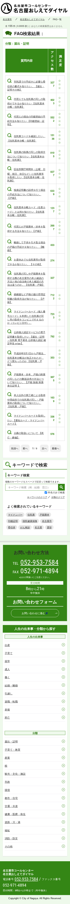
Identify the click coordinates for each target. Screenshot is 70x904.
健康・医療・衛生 (15, 814)
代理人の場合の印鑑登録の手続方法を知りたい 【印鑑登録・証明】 (26, 120)
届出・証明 (11, 741)
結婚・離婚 (11, 685)
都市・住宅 (11, 798)
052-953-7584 (39, 562)
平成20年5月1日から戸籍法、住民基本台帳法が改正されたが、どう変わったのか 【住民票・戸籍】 (26, 358)
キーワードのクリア (37, 497)
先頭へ (14, 448)
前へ (25, 448)
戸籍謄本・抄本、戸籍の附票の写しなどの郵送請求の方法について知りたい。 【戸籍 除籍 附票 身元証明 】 (26, 380)
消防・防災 (11, 838)
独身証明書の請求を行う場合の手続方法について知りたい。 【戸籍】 (26, 193)
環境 (7, 790)
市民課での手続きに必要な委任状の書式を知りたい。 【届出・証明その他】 (26, 85)
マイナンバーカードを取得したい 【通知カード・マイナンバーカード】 (26, 419)
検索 (61, 487)
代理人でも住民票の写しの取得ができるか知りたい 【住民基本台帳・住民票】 (26, 102)
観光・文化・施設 (15, 774)
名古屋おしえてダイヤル (32, 19)
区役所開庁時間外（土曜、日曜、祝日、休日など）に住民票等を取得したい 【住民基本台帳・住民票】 (26, 174)
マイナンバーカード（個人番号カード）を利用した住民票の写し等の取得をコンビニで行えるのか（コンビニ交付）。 (26, 317)
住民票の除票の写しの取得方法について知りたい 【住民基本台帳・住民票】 (26, 156)
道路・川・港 (12, 822)
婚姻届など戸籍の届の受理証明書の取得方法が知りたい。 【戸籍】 (26, 298)
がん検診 (25, 527)
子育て (9, 653)
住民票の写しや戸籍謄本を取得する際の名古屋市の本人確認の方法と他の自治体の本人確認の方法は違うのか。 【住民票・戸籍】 (26, 279)
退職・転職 (11, 701)
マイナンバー (15, 514)
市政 (7, 782)
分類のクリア (58, 497)
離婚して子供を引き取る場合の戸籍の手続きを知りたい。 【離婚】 (26, 246)
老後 (7, 709)
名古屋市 (7, 19)
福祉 (7, 830)
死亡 (7, 717)
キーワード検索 (18, 475)
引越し (9, 693)
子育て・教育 (12, 749)
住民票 (31, 514)
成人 (7, 669)
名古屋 (38, 527)
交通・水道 (11, 806)
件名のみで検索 (56, 492)
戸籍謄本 (44, 514)
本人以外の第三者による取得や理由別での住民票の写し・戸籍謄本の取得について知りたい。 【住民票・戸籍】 (26, 400)
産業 (7, 757)
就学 (7, 661)
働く (7, 677)
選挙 (49, 527)
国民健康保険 (30, 521)
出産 (7, 645)
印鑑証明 (13, 521)
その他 (9, 846)
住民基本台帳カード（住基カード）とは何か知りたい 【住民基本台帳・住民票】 (26, 211)
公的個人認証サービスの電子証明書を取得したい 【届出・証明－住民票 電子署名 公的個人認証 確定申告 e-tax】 (26, 337)
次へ (44, 448)
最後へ (55, 448)
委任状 (11, 527)
